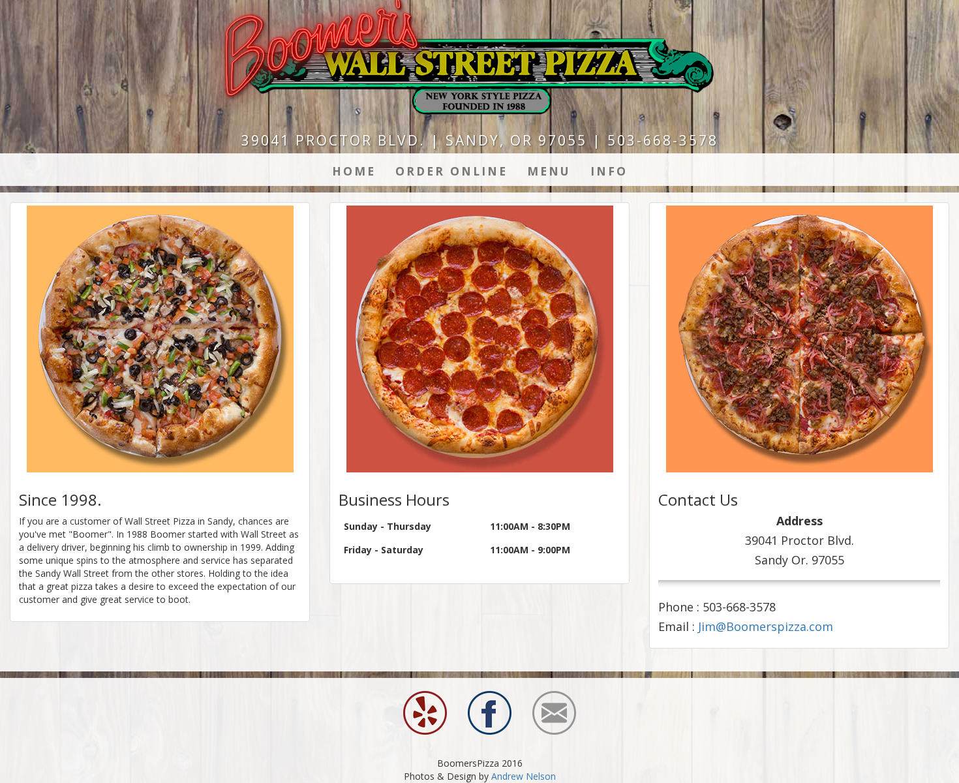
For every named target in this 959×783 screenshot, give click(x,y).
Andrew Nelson (523, 776)
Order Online (451, 171)
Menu (549, 171)
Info (609, 171)
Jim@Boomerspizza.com (765, 626)
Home (354, 171)
